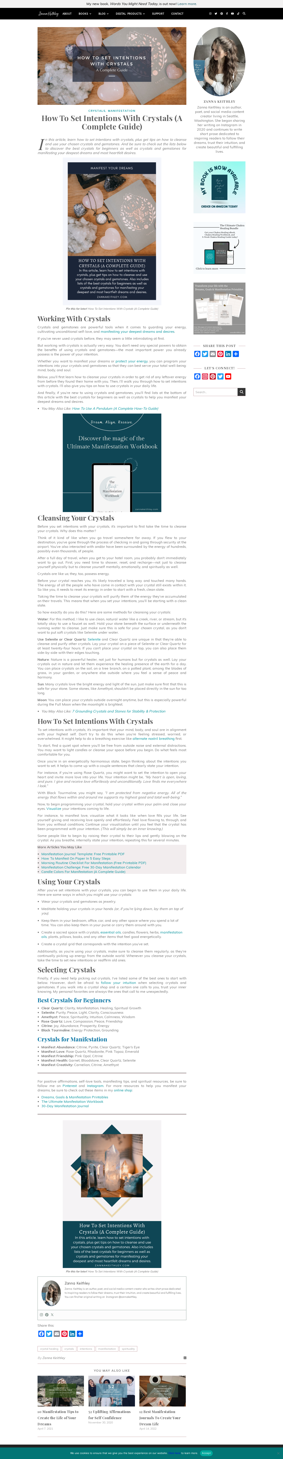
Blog (102, 13)
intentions (86, 1349)
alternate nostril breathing (154, 738)
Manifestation (122, 111)
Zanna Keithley (53, 1358)
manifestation (107, 1349)
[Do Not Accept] (278, 1453)
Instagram (95, 1086)
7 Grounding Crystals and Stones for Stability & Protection (118, 711)
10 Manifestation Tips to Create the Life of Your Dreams (58, 1417)
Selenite (94, 639)
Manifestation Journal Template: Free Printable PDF (83, 854)
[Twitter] (52, 1315)
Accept (206, 1453)
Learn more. (187, 4)
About (67, 13)
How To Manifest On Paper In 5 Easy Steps (76, 858)
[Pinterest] (47, 1315)
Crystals (96, 111)
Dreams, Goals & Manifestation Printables (74, 1097)
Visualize (53, 808)
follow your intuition (118, 982)
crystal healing (49, 1349)
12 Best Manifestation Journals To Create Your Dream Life (160, 1417)
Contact (177, 13)
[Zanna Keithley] (49, 13)
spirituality (128, 1349)
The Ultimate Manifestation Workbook (72, 1101)
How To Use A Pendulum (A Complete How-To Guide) (115, 408)
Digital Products (129, 13)
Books (83, 13)
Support (158, 13)
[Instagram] (41, 1315)
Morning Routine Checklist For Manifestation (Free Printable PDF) (93, 863)
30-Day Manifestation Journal (65, 1106)
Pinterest (70, 1086)
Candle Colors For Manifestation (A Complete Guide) (83, 871)
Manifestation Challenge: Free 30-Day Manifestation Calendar (91, 867)
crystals (69, 1349)
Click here (174, 1453)
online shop (123, 1090)
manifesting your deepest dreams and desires (137, 331)
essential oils (110, 932)
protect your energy (132, 361)
